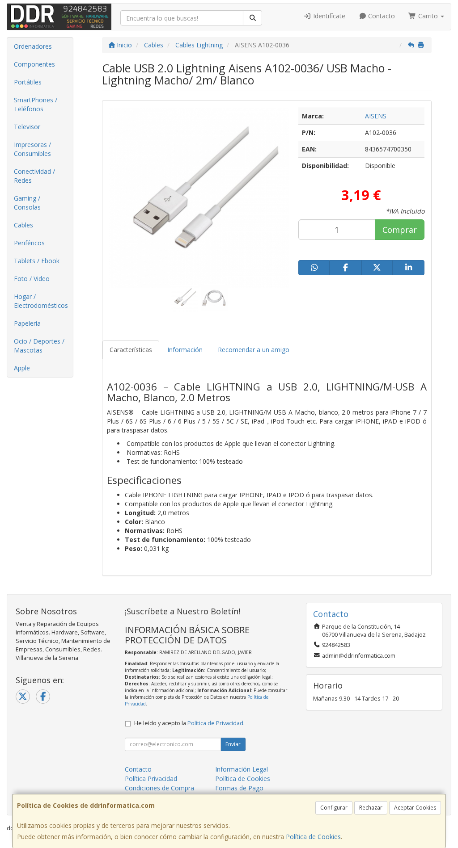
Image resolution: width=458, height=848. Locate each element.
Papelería (27, 323)
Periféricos (29, 243)
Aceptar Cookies (415, 807)
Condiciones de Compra (159, 788)
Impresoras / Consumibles (32, 149)
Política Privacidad (151, 778)
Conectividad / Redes (34, 176)
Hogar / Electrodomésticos (41, 301)
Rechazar (370, 807)
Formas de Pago (239, 788)
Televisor (27, 126)
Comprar (399, 229)
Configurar (334, 807)
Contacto (380, 16)
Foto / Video (32, 278)
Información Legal (241, 769)
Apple (22, 368)
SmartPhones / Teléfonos (35, 104)
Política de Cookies (313, 836)
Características (131, 349)
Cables (23, 225)
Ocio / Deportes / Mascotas (39, 345)
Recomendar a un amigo (253, 349)
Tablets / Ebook (36, 260)
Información (185, 349)
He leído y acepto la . (189, 723)
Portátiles (28, 82)
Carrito (428, 16)
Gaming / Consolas (27, 202)
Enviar (233, 744)
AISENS (375, 116)
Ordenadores (33, 46)
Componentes (34, 64)
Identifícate (328, 16)
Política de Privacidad (215, 723)
